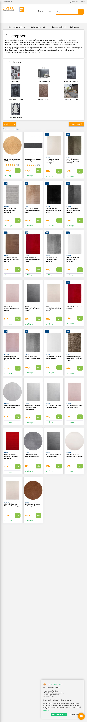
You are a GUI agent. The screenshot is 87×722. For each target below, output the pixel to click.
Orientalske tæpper (15, 99)
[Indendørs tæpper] (43, 73)
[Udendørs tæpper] (71, 91)
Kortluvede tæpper (71, 81)
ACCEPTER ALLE (59, 714)
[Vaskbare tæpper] (15, 109)
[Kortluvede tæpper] (71, 73)
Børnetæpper (15, 81)
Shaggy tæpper (43, 99)
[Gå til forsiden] (5, 27)
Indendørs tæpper (43, 81)
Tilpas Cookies (75, 714)
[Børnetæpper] (15, 73)
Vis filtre (7, 124)
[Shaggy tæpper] (43, 91)
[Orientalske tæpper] (15, 91)
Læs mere (46, 711)
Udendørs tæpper (71, 99)
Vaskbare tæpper (16, 117)
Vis (17, 170)
